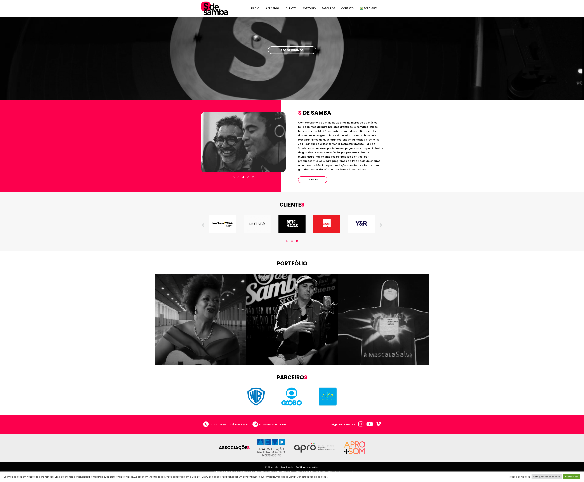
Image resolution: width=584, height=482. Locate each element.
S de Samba (272, 8)
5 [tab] (253, 177)
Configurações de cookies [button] (546, 476)
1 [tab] (234, 177)
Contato (347, 8)
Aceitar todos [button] (571, 476)
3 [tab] (243, 177)
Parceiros (328, 8)
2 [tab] (238, 177)
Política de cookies (307, 467)
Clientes (291, 8)
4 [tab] (248, 177)
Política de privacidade (279, 467)
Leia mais (313, 179)
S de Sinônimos (292, 50)
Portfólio (309, 8)
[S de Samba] (214, 8)
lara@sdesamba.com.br (273, 424)
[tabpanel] (243, 142)
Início (255, 8)
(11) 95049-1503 (239, 424)
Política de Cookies (519, 476)
